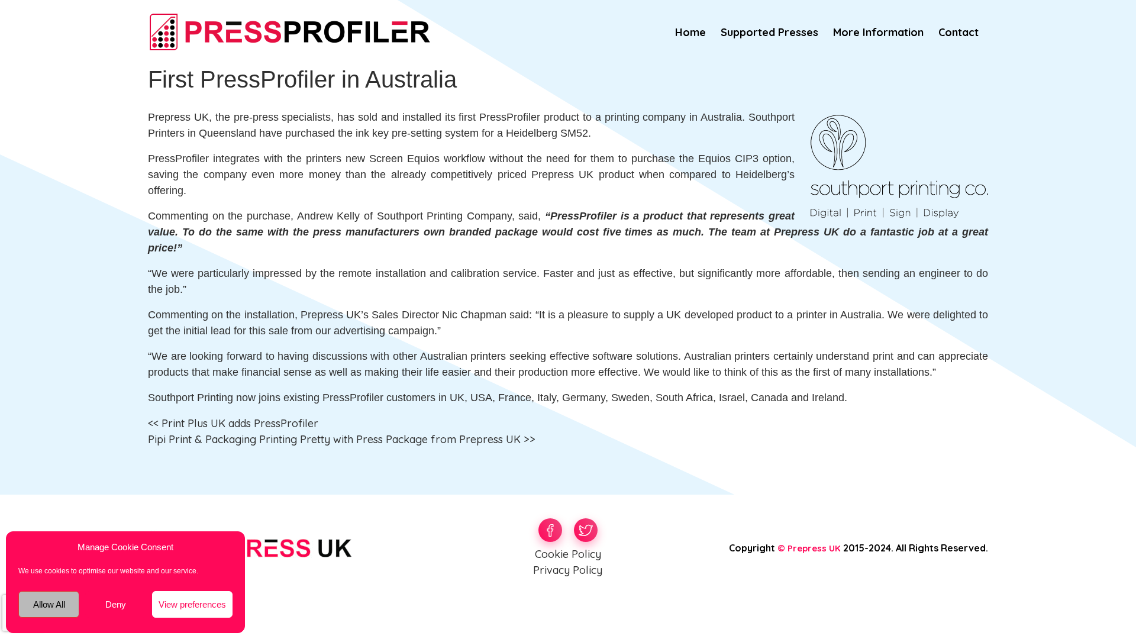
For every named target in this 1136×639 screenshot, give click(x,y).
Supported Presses (769, 32)
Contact (958, 32)
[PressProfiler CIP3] (290, 30)
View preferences (192, 604)
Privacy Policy (567, 570)
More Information (878, 32)
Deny (115, 604)
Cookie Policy (568, 554)
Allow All (49, 604)
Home (690, 32)
